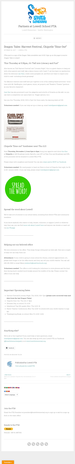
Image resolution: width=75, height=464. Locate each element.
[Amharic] (5, 387)
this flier (64, 151)
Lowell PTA (22, 50)
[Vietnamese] (9, 391)
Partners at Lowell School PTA (37, 26)
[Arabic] (7, 387)
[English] (11, 387)
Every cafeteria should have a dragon (60, 375)
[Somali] (5, 391)
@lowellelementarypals (13, 341)
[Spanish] (7, 391)
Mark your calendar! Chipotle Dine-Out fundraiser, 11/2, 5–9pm (20, 376)
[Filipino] (13, 387)
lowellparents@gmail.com (57, 105)
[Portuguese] (16, 387)
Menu (39, 38)
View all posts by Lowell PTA (25, 366)
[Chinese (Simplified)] (9, 387)
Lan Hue (21, 74)
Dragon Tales (17, 354)
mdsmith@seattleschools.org (35, 263)
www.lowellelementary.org (36, 341)
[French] (15, 387)
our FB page (11, 228)
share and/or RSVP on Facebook (54, 162)
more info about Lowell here (33, 225)
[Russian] (18, 387)
